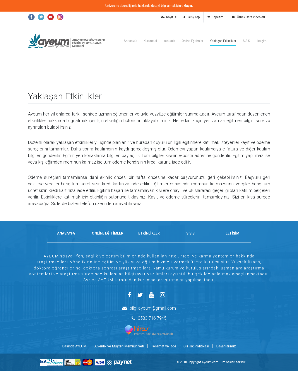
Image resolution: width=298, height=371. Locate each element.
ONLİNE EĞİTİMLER (107, 233)
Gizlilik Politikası (196, 346)
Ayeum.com (210, 362)
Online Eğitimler (192, 41)
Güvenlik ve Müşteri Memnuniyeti (119, 346)
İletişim (262, 41)
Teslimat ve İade (163, 346)
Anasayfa (130, 41)
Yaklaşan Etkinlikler (223, 41)
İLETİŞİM (231, 233)
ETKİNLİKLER (149, 233)
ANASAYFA (66, 233)
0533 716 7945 (152, 318)
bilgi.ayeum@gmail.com (153, 308)
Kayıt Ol (171, 17)
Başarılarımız (226, 346)
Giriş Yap (194, 17)
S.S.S (246, 41)
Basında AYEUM (74, 346)
